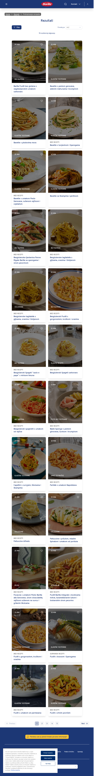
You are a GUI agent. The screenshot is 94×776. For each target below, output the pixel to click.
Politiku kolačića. (15, 770)
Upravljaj (80, 752)
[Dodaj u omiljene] (41, 44)
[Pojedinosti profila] (87, 4)
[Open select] (80, 27)
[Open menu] (6, 4)
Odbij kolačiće (48, 758)
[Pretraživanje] (65, 4)
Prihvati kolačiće (48, 753)
